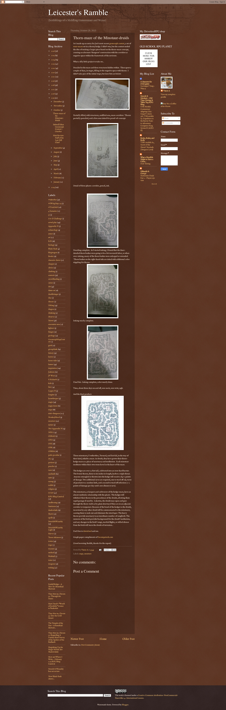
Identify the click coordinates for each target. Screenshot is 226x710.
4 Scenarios (52, 211)
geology (51, 336)
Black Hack (52, 249)
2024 (53, 60)
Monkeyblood (54, 417)
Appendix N (53, 226)
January (57, 182)
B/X (50, 241)
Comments (168, 123)
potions (51, 462)
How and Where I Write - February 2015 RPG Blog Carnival (55, 660)
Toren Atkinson (54, 537)
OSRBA (51, 451)
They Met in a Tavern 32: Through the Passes (56, 596)
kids (50, 383)
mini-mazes (78, 46)
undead (51, 552)
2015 (53, 98)
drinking (51, 313)
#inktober (52, 200)
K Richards (52, 379)
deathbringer (53, 294)
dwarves (51, 317)
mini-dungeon (54, 413)
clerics (50, 268)
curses (50, 283)
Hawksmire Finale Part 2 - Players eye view (147, 178)
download (87, 531)
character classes (54, 260)
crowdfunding (54, 279)
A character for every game (146, 83)
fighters (51, 328)
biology (51, 245)
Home (103, 639)
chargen (51, 264)
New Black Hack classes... (55, 677)
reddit (50, 485)
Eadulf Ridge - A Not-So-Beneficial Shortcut (55, 586)
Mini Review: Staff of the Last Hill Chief (58, 139)
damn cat (51, 290)
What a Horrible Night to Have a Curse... (146, 159)
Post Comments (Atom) (90, 645)
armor (50, 234)
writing (51, 568)
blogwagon (52, 252)
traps (50, 545)
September (58, 148)
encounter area (54, 324)
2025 (53, 55)
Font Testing (145, 164)
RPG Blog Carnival (56, 496)
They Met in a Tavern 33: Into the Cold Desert (56, 615)
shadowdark (53, 510)
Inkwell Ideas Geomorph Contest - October (58, 128)
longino (51, 395)
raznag (50, 481)
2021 (53, 72)
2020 (53, 77)
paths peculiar (53, 455)
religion (51, 489)
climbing (51, 271)
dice (50, 298)
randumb (51, 474)
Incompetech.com (105, 537)
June (56, 161)
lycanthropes (53, 398)
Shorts (50, 514)
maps (81, 554)
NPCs (50, 432)
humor (50, 364)
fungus (51, 332)
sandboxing (52, 502)
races (50, 470)
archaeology (53, 230)
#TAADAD (53, 207)
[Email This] (105, 550)
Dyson (50, 320)
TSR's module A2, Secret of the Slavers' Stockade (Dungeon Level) (147, 146)
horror (50, 357)
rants (50, 478)
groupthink (52, 349)
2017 (53, 89)
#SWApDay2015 (54, 203)
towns (50, 541)
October (57, 110)
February (57, 178)
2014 (53, 187)
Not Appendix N (55, 428)
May (56, 165)
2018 (53, 85)
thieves (51, 534)
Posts (166, 118)
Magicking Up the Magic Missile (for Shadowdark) (55, 649)
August (57, 152)
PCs (50, 459)
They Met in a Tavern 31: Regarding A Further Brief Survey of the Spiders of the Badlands (56, 637)
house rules (52, 361)
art (49, 237)
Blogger (125, 705)
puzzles (51, 466)
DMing (51, 305)
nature (50, 425)
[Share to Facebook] (112, 550)
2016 (53, 94)
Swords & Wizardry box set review (56, 670)
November (58, 106)
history (51, 353)
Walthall (51, 556)
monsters (87, 554)
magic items (52, 406)
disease (51, 302)
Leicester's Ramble (78, 12)
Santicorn (52, 506)
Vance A (166, 91)
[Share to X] (110, 550)
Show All (154, 184)
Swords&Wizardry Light (55, 529)
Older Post (128, 639)
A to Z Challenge (55, 219)
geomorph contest (116, 43)
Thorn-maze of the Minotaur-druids (59, 117)
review (50, 493)
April (56, 169)
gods (50, 345)
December (58, 101)
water (50, 560)
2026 (53, 51)
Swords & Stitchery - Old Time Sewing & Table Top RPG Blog (146, 100)
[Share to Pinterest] (115, 550)
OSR (50, 447)
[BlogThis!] (107, 550)
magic (50, 402)
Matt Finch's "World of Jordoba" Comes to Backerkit (56, 606)
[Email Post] (100, 550)
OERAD (51, 436)
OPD (50, 440)
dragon (51, 309)
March (56, 173)
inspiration (52, 368)
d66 (49, 287)
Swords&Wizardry (55, 521)
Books (50, 256)
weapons (51, 564)
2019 (53, 81)
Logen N (52, 391)
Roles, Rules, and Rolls (147, 139)
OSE (50, 444)
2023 (53, 64)
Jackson (51, 372)
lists (49, 387)
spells (50, 518)
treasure (51, 549)
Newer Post (77, 639)
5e (49, 215)
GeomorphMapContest (56, 340)
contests (51, 275)
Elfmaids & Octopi (144, 172)
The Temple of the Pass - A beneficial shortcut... (55, 625)
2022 (53, 68)
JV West (51, 376)
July (55, 156)
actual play (52, 222)
